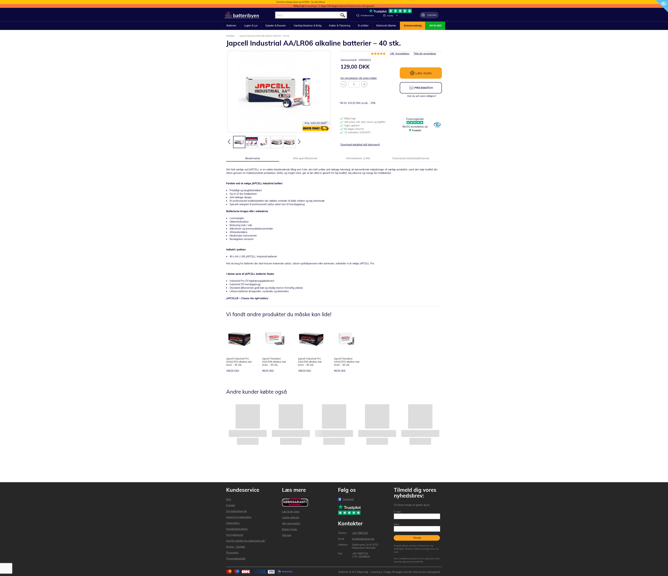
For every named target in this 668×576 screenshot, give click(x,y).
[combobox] (311, 15)
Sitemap (286, 535)
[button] (397, 15)
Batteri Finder (289, 529)
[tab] (252, 158)
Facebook (348, 499)
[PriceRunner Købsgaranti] (295, 502)
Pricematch (232, 552)
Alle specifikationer (305, 158)
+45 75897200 (360, 533)
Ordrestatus (233, 523)
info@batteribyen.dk (363, 539)
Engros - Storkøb (235, 546)
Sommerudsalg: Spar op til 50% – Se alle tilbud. (300, 2)
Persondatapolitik (235, 558)
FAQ (228, 499)
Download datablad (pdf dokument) (360, 144)
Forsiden (230, 35)
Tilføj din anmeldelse (424, 53)
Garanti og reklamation (239, 517)
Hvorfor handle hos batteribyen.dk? (245, 540)
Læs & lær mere (291, 511)
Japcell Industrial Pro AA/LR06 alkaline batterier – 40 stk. (310, 361)
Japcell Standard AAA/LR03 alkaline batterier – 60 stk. (347, 361)
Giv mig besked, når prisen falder (358, 78)
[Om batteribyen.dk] (437, 125)
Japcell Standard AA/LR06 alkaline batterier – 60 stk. (274, 361)
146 (400, 53)
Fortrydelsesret (234, 534)
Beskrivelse (252, 158)
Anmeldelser (357, 158)
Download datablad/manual (410, 158)
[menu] (334, 26)
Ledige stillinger (290, 517)
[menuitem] (231, 26)
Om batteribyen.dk (236, 511)
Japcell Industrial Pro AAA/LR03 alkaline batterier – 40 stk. (239, 361)
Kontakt (230, 505)
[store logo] (242, 15)
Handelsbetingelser (237, 529)
